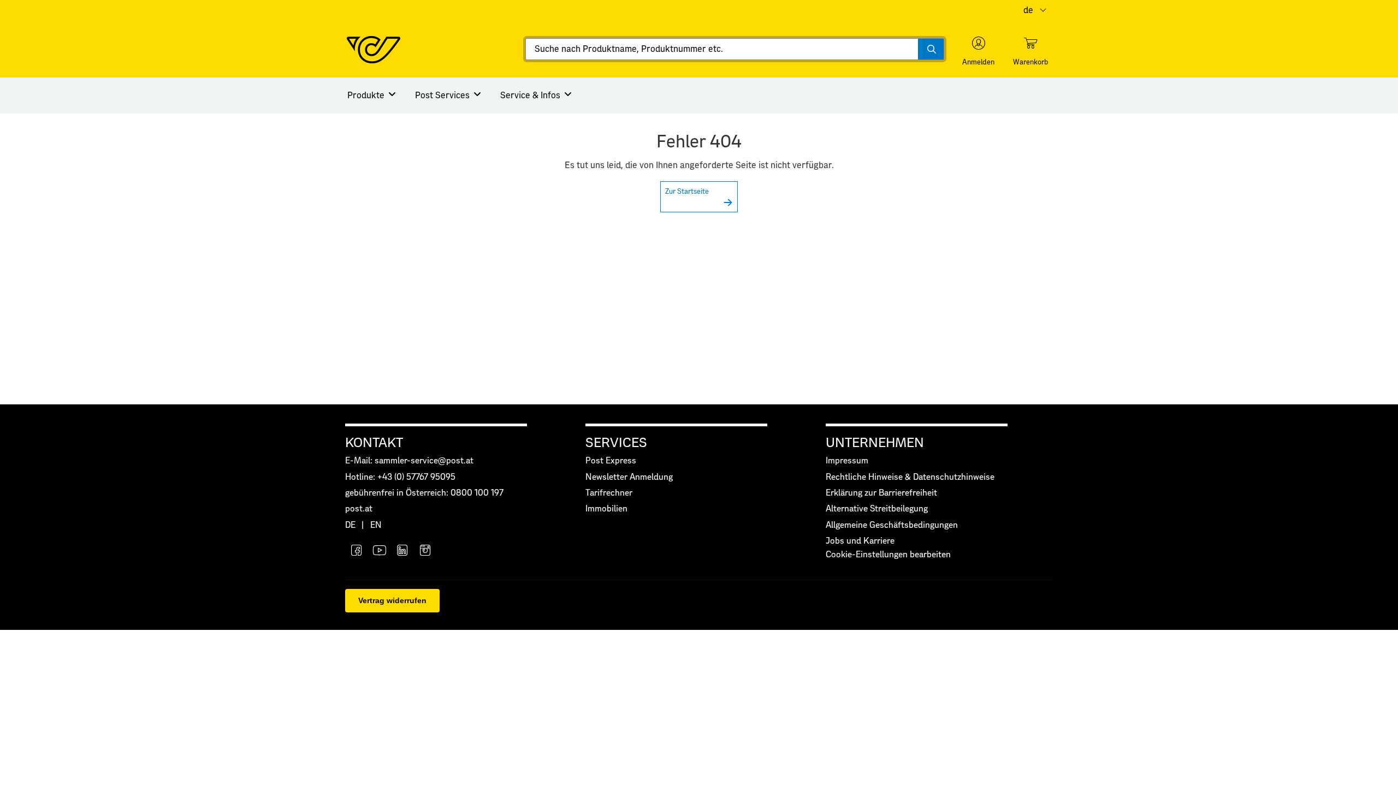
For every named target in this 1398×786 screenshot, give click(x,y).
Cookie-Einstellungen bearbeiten (888, 555)
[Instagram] (425, 551)
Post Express (610, 461)
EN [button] (376, 525)
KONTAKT (374, 443)
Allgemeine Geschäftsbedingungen (892, 525)
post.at (358, 509)
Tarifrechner (608, 493)
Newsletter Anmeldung (629, 477)
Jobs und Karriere (860, 541)
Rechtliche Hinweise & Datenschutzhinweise (910, 477)
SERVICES (616, 443)
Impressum (847, 461)
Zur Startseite (687, 191)
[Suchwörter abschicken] (931, 49)
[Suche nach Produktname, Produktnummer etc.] (931, 49)
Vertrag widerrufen (392, 600)
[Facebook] (356, 551)
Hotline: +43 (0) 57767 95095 (400, 477)
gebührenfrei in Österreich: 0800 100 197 (424, 493)
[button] (978, 51)
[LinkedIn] (402, 551)
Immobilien (606, 509)
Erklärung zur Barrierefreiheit (881, 493)
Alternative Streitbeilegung (877, 509)
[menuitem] (372, 96)
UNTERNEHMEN (875, 443)
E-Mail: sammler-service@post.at (409, 461)
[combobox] (734, 49)
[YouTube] (379, 551)
